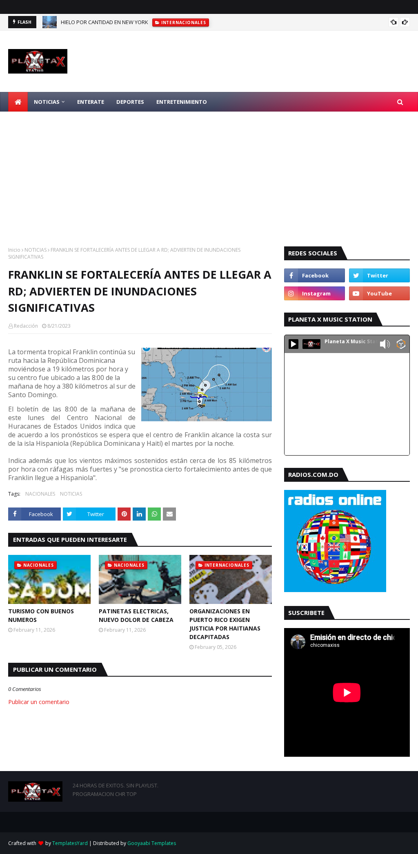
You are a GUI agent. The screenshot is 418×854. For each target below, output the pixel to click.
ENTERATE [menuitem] (90, 101)
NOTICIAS (35, 249)
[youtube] (379, 293)
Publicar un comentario (38, 702)
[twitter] (379, 275)
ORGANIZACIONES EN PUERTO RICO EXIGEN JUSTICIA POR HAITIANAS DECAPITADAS (224, 624)
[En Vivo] (293, 344)
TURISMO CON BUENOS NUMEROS (41, 615)
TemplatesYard (70, 843)
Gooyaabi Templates (151, 843)
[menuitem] (18, 102)
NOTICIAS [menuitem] (47, 101)
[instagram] (314, 293)
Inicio (14, 249)
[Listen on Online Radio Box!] (401, 345)
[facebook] (314, 275)
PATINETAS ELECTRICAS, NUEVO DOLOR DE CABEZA (136, 615)
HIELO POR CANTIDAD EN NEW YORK (104, 22)
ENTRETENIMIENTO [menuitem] (181, 101)
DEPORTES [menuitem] (130, 101)
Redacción (26, 325)
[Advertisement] (209, 173)
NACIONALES (40, 493)
